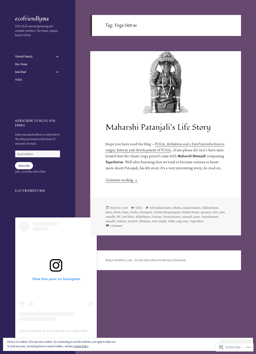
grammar (206, 212)
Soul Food (20, 72)
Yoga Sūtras (197, 221)
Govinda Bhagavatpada (167, 212)
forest (125, 212)
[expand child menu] (57, 56)
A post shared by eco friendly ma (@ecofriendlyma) (59, 331)
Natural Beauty (23, 56)
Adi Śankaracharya (160, 208)
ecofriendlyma (32, 18)
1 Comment (116, 226)
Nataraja (157, 217)
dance (109, 212)
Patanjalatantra (172, 217)
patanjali (187, 217)
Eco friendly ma (30, 191)
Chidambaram (210, 208)
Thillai (171, 221)
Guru (215, 212)
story (154, 221)
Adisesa (176, 208)
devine (117, 212)
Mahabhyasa (143, 217)
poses (197, 217)
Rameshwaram (210, 217)
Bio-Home (21, 64)
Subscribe (24, 166)
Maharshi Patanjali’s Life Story (158, 127)
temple (162, 221)
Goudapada (146, 212)
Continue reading (120, 179)
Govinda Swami (190, 212)
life (118, 217)
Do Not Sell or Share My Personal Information (160, 260)
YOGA (18, 80)
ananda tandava (191, 208)
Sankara (121, 221)
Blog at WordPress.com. (119, 260)
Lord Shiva (128, 217)
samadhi (110, 221)
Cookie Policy (81, 346)
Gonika (134, 212)
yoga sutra (182, 221)
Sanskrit (133, 221)
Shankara (144, 221)
